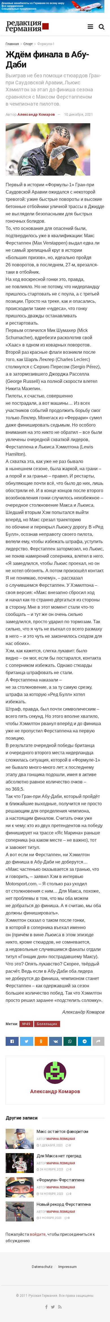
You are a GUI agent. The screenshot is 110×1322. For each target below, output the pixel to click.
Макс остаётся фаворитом (62, 1131)
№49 (26, 1024)
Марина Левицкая (61, 1139)
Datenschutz (42, 1267)
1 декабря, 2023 (51, 1145)
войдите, (38, 1234)
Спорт (28, 44)
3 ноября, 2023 (50, 1217)
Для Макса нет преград (59, 1155)
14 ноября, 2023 (51, 1193)
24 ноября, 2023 (51, 1169)
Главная (12, 44)
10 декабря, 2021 (78, 114)
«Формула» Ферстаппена (60, 1180)
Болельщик (47, 1024)
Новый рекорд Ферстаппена (64, 1204)
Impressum (67, 1267)
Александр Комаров (36, 114)
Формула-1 (46, 44)
